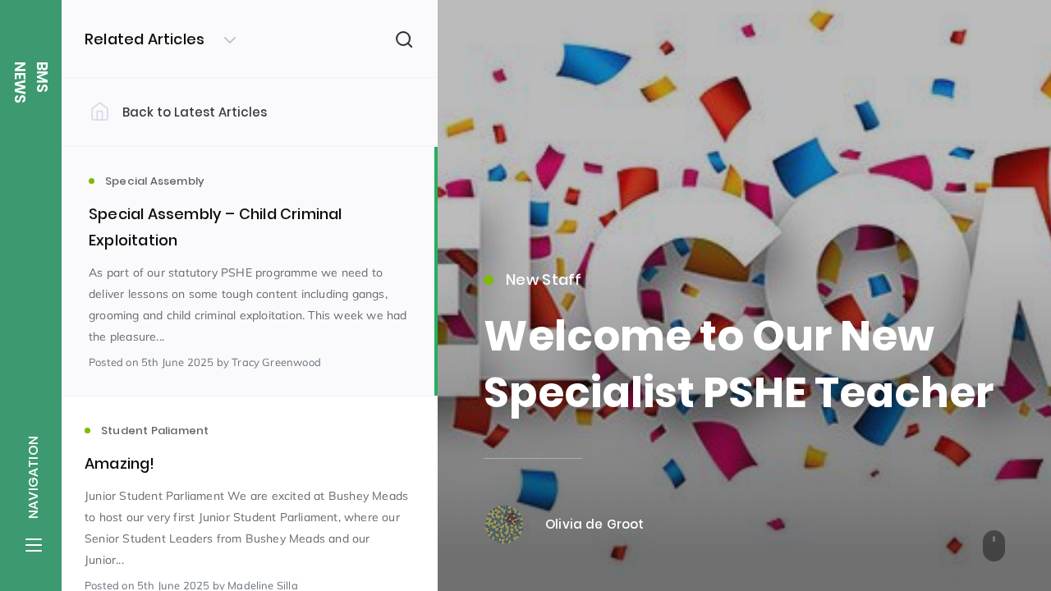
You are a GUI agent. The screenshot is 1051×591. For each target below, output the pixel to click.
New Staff (544, 279)
